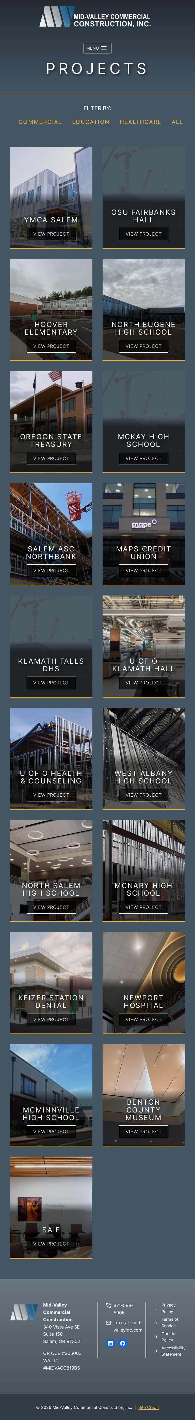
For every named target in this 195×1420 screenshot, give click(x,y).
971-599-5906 (123, 1309)
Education (91, 122)
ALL (177, 122)
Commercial (40, 122)
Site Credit (148, 1407)
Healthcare (140, 122)
